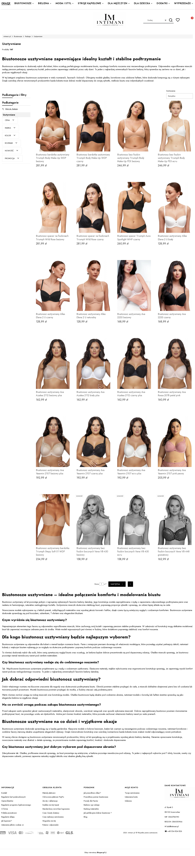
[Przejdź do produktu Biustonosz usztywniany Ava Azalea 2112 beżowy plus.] (53, 363)
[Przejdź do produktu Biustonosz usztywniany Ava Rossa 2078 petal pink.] (175, 363)
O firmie (4, 809)
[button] (171, 20)
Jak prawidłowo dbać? (92, 793)
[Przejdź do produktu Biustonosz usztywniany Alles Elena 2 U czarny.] (53, 285)
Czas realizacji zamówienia (53, 817)
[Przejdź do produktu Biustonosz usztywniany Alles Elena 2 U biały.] (175, 207)
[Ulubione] (178, 20)
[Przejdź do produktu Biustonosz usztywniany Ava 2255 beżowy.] (134, 285)
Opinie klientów (7, 801)
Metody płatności (48, 793)
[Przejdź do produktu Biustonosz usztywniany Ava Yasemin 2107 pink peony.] (175, 442)
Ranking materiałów (91, 809)
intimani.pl (7, 36)
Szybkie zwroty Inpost (50, 805)
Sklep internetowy (94, 852)
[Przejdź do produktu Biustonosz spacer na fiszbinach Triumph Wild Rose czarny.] (93, 207)
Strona (96, 584)
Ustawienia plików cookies (11, 825)
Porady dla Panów (91, 801)
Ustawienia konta (131, 797)
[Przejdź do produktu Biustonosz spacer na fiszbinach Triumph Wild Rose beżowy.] (53, 207)
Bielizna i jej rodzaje (91, 805)
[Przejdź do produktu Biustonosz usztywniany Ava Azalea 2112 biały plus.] (93, 363)
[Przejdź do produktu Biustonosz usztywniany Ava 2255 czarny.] (175, 285)
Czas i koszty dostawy (50, 813)
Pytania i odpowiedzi (50, 825)
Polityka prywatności (9, 813)
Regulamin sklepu (8, 817)
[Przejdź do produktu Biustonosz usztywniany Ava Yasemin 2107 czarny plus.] (93, 442)
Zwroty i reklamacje (49, 801)
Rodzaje (28, 36)
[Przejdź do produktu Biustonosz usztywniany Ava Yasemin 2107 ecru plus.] (134, 442)
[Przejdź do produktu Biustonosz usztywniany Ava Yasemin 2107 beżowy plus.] (53, 442)
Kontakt (4, 793)
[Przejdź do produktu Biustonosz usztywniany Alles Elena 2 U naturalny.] (93, 285)
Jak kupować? (6, 821)
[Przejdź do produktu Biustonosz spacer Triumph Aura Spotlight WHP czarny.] (134, 207)
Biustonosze (18, 36)
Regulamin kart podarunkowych (13, 797)
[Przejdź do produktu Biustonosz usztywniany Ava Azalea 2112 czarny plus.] (134, 363)
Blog (85, 817)
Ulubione (128, 801)
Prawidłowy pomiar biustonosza (96, 797)
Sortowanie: (171, 91)
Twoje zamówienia (132, 793)
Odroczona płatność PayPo (53, 797)
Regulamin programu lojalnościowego (16, 805)
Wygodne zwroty (49, 821)
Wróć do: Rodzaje (11, 109)
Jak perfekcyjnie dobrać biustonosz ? (98, 813)
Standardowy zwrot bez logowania (56, 809)
